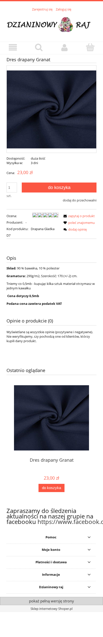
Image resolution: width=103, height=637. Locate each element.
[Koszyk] (90, 47)
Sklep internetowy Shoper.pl (51, 608)
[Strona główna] (51, 23)
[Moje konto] (64, 48)
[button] (13, 48)
